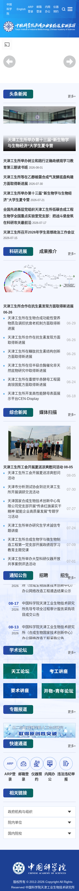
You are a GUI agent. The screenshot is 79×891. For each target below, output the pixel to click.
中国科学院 (9, 9)
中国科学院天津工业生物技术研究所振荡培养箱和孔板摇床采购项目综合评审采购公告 (48, 598)
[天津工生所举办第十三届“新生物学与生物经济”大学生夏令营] (39, 128)
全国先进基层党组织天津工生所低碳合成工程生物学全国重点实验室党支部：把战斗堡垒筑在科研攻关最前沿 (38, 217)
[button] (39, 71)
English (21, 9)
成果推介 (48, 252)
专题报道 (18, 710)
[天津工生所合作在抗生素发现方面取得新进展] (39, 283)
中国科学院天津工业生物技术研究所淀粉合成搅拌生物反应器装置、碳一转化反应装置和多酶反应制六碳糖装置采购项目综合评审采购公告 (48, 627)
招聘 (43, 576)
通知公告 (18, 576)
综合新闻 (18, 413)
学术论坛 (18, 651)
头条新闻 (18, 94)
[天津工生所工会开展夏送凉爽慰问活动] (39, 444)
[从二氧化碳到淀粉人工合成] (39, 731)
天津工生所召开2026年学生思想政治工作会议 (38, 233)
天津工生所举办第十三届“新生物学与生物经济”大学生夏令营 (38, 143)
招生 (64, 576)
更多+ (72, 96)
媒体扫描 (48, 413)
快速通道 (18, 745)
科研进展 (18, 252)
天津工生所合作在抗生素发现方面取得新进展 (38, 310)
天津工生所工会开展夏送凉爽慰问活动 (38, 468)
